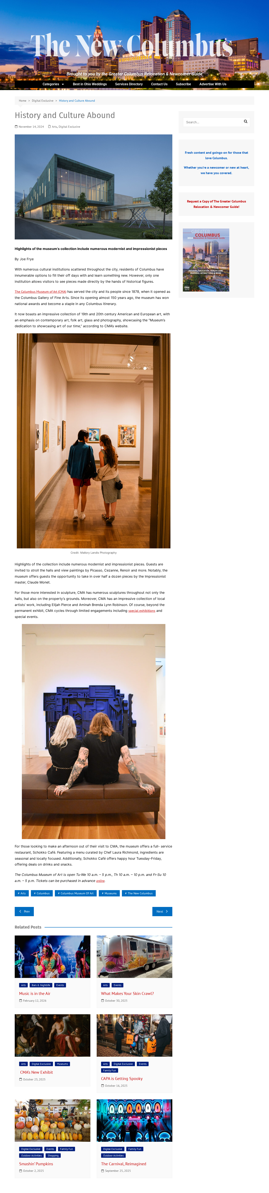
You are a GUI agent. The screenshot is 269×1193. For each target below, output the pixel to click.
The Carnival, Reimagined (124, 1164)
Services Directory (129, 84)
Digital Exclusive (69, 127)
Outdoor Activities (31, 1155)
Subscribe (183, 84)
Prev (27, 911)
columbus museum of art (77, 893)
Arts (54, 127)
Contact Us (159, 84)
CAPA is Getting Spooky (122, 1078)
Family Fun (109, 1070)
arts (23, 893)
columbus (43, 893)
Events (60, 985)
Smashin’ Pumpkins (37, 1164)
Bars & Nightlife (41, 985)
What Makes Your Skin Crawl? (128, 993)
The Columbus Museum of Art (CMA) (40, 291)
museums (111, 893)
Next (160, 911)
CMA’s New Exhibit (36, 1072)
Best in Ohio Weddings (90, 84)
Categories (51, 84)
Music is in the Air (35, 993)
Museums (62, 1064)
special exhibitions (141, 610)
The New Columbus (140, 893)
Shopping (53, 1155)
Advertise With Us (212, 84)
